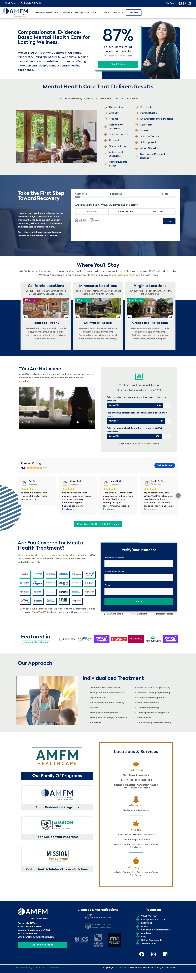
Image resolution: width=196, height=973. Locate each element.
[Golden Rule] (25, 592)
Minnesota (136, 805)
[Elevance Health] (63, 583)
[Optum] (89, 592)
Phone (107, 585)
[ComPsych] (51, 583)
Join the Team (148, 943)
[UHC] (51, 600)
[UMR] (63, 600)
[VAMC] (76, 600)
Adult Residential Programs (57, 807)
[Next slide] (66, 317)
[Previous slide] (25, 317)
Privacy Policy (24, 968)
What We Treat (149, 916)
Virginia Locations (150, 286)
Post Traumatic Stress (118, 164)
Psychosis (146, 107)
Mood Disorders (150, 148)
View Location (32, 300)
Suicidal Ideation (119, 134)
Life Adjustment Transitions (156, 119)
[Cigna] (38, 583)
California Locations (46, 286)
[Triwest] (38, 600)
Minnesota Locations (98, 286)
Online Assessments (151, 940)
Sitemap (56, 968)
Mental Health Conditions (45, 12)
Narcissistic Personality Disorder (154, 156)
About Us (116, 12)
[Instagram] (185, 3)
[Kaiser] (76, 592)
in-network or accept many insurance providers (51, 555)
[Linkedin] (189, 3)
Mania (144, 130)
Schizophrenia (148, 142)
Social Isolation (118, 146)
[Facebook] (180, 3)
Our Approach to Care (84, 12)
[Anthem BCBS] (38, 574)
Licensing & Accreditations (155, 930)
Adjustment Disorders (116, 154)
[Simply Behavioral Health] (38, 592)
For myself (92, 212)
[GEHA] (89, 583)
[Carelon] (25, 583)
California (136, 770)
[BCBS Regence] (76, 574)
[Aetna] (25, 574)
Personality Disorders (116, 127)
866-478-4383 (39, 612)
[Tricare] (25, 600)
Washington (136, 867)
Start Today (118, 64)
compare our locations (126, 275)
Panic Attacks (148, 113)
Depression (116, 107)
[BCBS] (51, 574)
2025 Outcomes (120, 56)
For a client (158, 212)
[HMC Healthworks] (51, 592)
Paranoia (114, 140)
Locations (103, 12)
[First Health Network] (76, 583)
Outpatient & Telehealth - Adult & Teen (57, 869)
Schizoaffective (149, 136)
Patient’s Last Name (114, 572)
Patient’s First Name (114, 558)
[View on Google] (24, 483)
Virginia (136, 829)
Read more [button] (68, 509)
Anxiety (114, 113)
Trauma (113, 119)
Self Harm (146, 125)
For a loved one (125, 212)
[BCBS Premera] (63, 574)
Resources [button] (65, 12)
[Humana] (63, 592)
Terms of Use (41, 968)
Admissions (147, 933)
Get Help (134, 12)
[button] (17, 495)
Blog (143, 937)
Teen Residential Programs (57, 837)
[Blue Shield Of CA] (89, 574)
